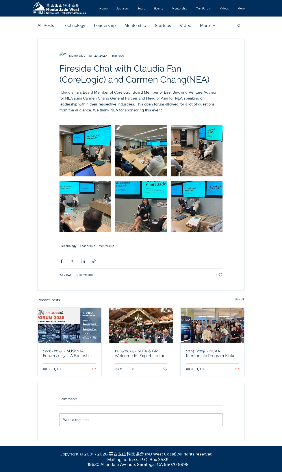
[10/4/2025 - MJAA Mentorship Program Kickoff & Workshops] (212, 325)
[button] (239, 25)
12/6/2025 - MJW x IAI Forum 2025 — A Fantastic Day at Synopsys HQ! (67, 353)
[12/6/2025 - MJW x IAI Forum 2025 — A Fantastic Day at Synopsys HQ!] (69, 325)
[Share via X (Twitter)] (72, 261)
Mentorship (135, 25)
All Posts (45, 25)
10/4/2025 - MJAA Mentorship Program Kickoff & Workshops (212, 353)
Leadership (105, 25)
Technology (74, 25)
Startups (163, 25)
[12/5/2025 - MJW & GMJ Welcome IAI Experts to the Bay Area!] (141, 325)
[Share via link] (94, 261)
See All (240, 299)
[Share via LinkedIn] (83, 261)
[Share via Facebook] (61, 261)
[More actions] (220, 55)
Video (185, 25)
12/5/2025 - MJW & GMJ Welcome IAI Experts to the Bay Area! (140, 353)
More (205, 25)
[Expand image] (85, 150)
